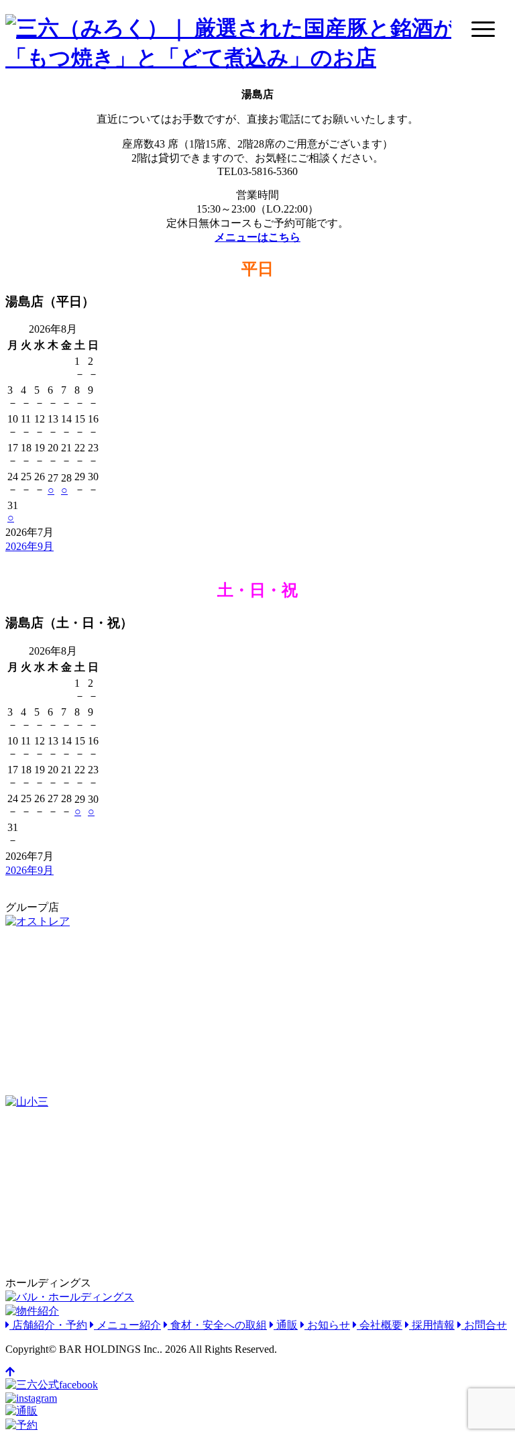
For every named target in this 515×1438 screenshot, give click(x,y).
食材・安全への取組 (217, 1325)
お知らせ (327, 1325)
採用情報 (432, 1325)
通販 (286, 1325)
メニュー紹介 (127, 1325)
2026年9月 (29, 546)
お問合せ (484, 1325)
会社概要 (379, 1325)
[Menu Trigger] (483, 28)
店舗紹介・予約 (48, 1325)
